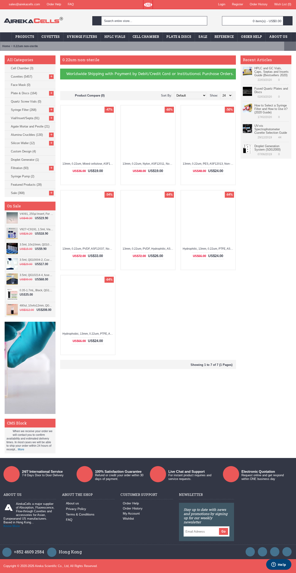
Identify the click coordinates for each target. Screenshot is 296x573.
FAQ (69, 519)
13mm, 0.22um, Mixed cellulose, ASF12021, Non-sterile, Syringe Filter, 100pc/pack (88, 163)
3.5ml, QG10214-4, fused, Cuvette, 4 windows (36, 275)
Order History (132, 508)
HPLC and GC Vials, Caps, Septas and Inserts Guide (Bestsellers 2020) (271, 72)
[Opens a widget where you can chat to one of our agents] (278, 565)
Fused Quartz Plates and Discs (271, 90)
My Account (131, 513)
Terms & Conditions (80, 514)
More (21, 449)
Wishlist (128, 518)
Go (223, 531)
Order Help (131, 503)
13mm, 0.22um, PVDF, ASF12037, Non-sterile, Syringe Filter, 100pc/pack (88, 248)
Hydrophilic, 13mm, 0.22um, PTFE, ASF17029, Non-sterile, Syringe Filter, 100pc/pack (209, 248)
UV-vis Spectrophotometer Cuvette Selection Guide (270, 129)
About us (72, 503)
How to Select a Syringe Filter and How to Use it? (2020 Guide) (270, 109)
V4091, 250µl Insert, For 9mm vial (36, 213)
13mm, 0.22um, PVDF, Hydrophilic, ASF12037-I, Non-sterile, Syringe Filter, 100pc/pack (149, 248)
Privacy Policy (76, 509)
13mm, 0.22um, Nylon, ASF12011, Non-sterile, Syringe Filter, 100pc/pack (149, 163)
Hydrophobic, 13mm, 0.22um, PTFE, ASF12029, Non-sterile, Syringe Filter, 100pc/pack (88, 333)
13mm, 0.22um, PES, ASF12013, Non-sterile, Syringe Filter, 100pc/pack (209, 163)
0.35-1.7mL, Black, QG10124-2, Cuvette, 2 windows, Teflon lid (36, 290)
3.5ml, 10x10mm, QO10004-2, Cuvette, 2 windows (36, 244)
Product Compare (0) (90, 95)
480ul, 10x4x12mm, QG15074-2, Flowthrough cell (36, 305)
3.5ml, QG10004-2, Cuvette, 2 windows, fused (36, 259)
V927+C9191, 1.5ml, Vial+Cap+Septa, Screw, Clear (36, 229)
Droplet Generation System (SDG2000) (267, 147)
